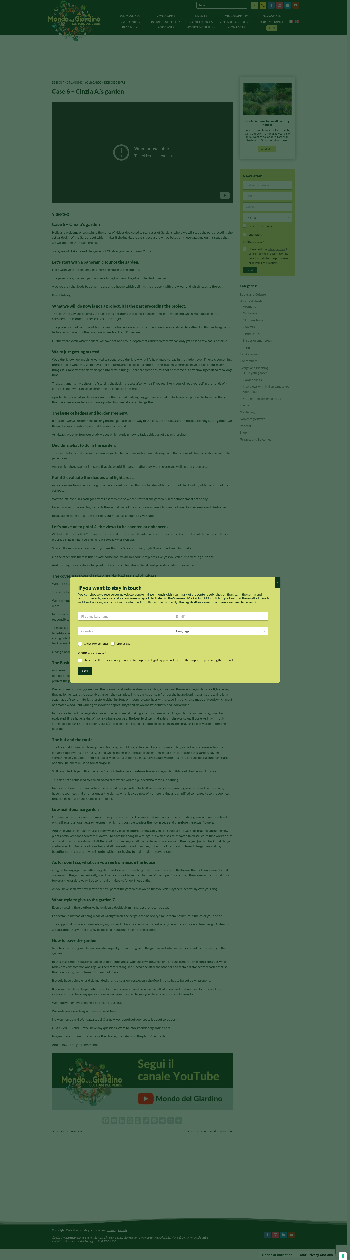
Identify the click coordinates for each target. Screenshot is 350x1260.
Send (85, 670)
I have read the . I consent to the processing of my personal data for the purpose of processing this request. (159, 660)
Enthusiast (123, 643)
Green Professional (96, 643)
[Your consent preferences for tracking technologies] (343, 1256)
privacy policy (111, 660)
